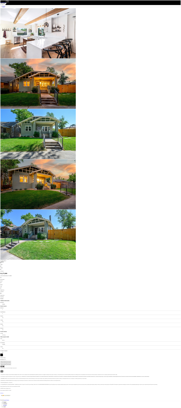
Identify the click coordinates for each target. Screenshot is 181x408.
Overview (3, 6)
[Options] (1, 260)
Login (1, 4)
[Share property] (5, 260)
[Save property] (3, 260)
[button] (90, 33)
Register (4, 4)
